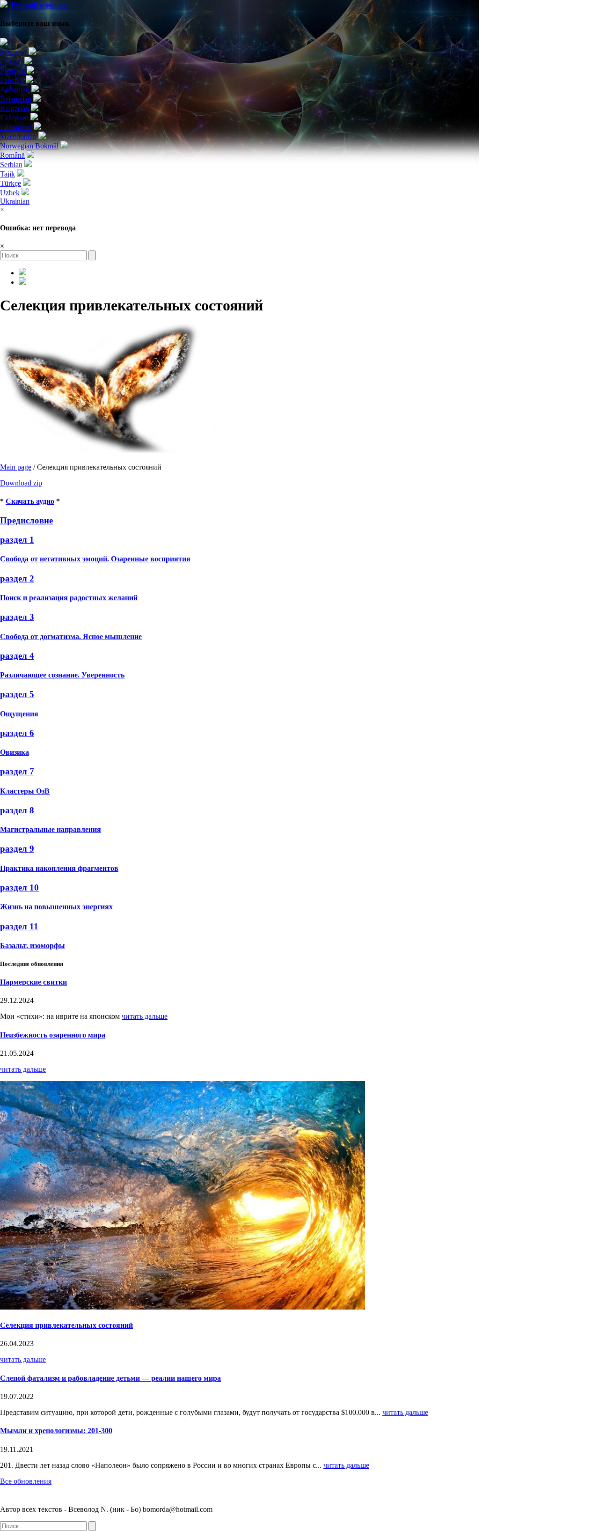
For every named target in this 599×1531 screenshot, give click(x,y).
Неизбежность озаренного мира (52, 1035)
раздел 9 (17, 849)
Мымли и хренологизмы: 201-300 (56, 1431)
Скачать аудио (30, 501)
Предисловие (26, 520)
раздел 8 (17, 810)
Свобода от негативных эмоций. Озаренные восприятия (95, 559)
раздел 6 (17, 733)
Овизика (14, 752)
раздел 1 (17, 540)
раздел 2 (17, 578)
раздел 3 (17, 617)
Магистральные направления (50, 829)
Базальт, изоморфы (32, 946)
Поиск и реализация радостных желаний (69, 598)
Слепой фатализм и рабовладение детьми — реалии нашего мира (110, 1378)
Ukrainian (14, 201)
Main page (15, 467)
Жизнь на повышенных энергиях (56, 907)
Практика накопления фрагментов (59, 868)
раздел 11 (19, 926)
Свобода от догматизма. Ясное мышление (71, 636)
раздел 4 (17, 656)
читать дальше (145, 1016)
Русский (40, 5)
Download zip (21, 483)
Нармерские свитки (33, 982)
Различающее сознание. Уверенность (62, 675)
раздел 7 (17, 771)
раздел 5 (17, 694)
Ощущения (19, 714)
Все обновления (25, 1481)
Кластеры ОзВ (25, 791)
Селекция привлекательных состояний (66, 1325)
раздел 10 (19, 887)
